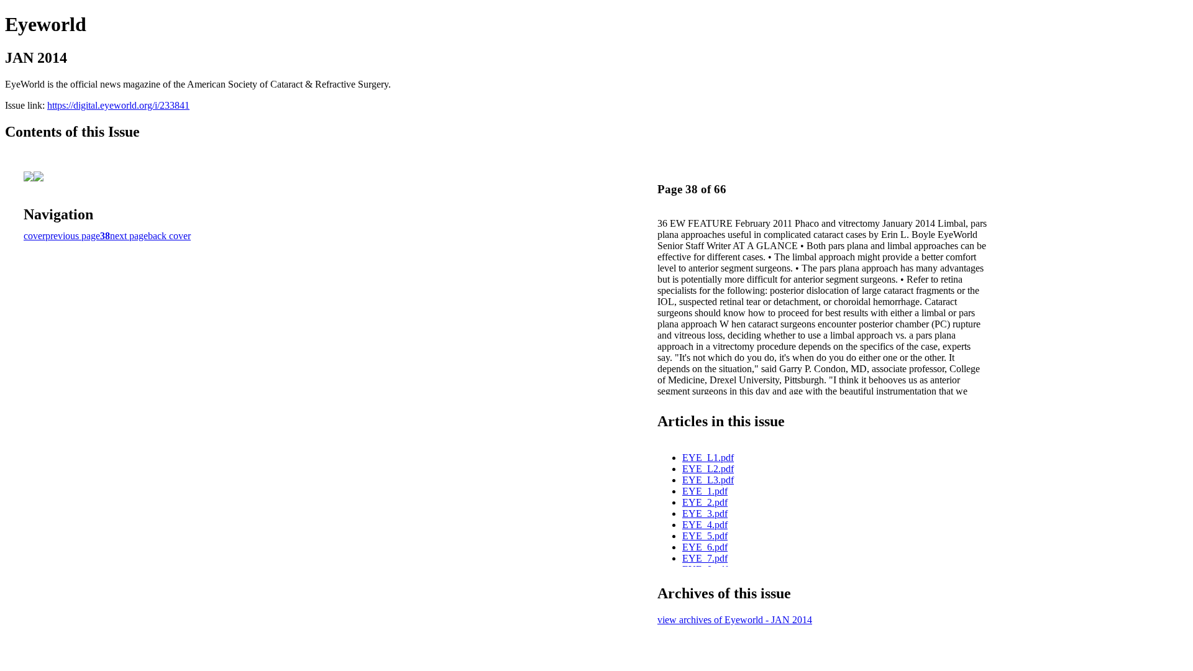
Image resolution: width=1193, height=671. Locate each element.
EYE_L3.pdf (708, 480)
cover (34, 236)
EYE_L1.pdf (708, 457)
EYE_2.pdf (705, 502)
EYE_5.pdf (705, 536)
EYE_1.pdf (705, 491)
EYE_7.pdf (705, 558)
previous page (72, 236)
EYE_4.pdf (705, 524)
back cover (169, 236)
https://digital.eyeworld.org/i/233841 (118, 105)
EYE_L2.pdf (708, 468)
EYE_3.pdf (705, 513)
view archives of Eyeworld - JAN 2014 (734, 619)
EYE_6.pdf (705, 547)
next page (129, 236)
